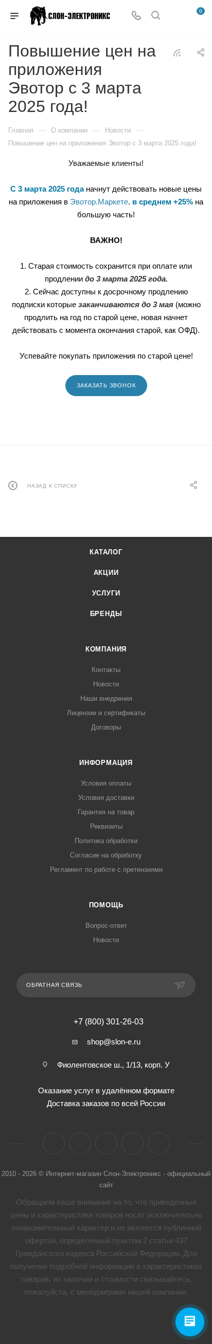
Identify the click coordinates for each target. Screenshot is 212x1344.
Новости (106, 684)
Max (159, 1143)
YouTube (106, 1143)
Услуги (106, 593)
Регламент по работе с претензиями (106, 869)
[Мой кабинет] (175, 16)
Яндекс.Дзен (132, 1143)
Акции (106, 572)
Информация (106, 763)
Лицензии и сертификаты (106, 713)
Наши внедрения (106, 698)
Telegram (80, 1143)
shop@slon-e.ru (113, 1041)
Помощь (106, 905)
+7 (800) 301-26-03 (109, 1022)
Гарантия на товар (106, 812)
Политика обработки (106, 841)
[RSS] (177, 52)
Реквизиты (106, 826)
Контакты (106, 670)
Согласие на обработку (106, 855)
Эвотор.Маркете (99, 201)
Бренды (106, 614)
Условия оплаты (106, 783)
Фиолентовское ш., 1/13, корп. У (113, 1064)
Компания (106, 649)
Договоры (106, 727)
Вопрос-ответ (106, 925)
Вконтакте (54, 1143)
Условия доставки (106, 797)
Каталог (106, 552)
